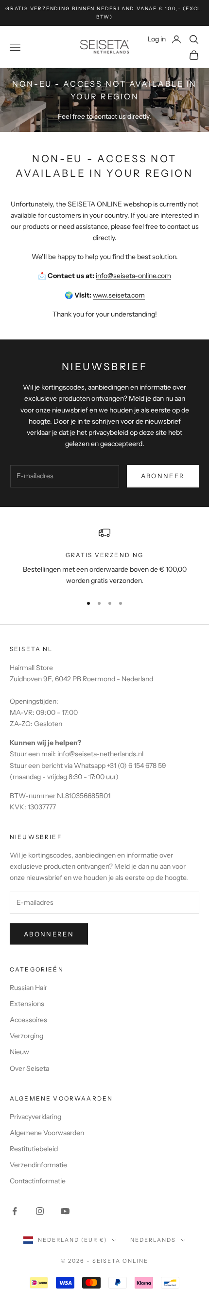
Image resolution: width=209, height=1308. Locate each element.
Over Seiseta (29, 1068)
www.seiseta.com (119, 295)
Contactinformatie (38, 1181)
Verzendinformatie (38, 1164)
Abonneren (49, 934)
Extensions (27, 1003)
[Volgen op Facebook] (14, 1211)
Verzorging (26, 1035)
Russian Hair (28, 987)
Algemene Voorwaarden (47, 1132)
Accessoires (28, 1019)
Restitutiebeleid (34, 1148)
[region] (104, 557)
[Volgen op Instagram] (40, 1211)
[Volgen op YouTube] (65, 1211)
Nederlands (153, 1239)
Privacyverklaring (35, 1116)
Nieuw (19, 1051)
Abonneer (163, 476)
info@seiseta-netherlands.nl (100, 753)
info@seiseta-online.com (133, 275)
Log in (165, 38)
